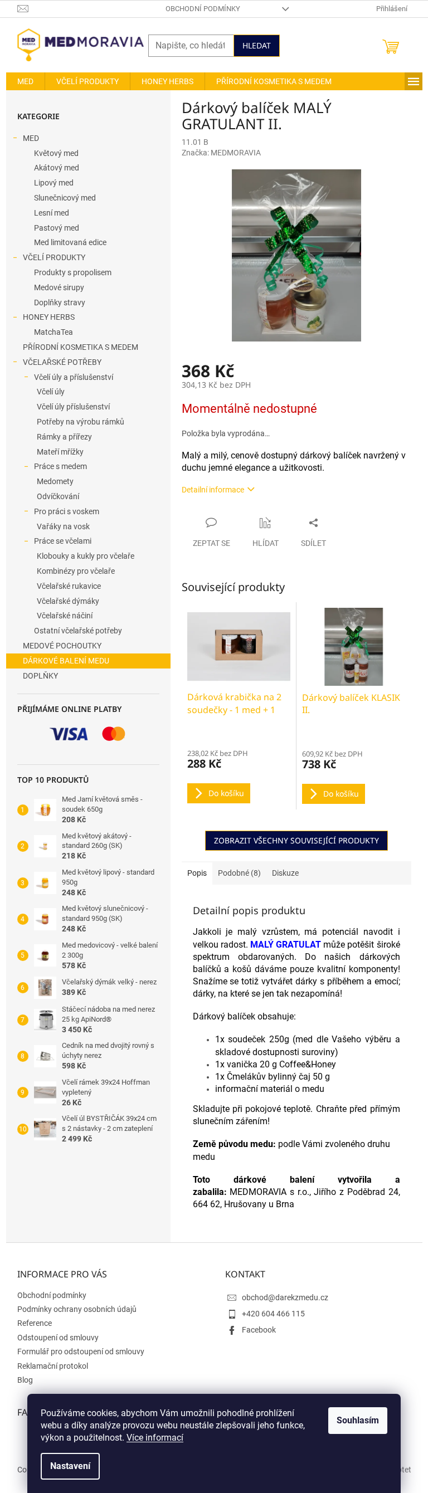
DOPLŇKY (40, 675)
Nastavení (70, 1466)
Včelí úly (51, 391)
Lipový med (54, 182)
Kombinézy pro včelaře (76, 571)
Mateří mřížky (60, 451)
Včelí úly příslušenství (73, 406)
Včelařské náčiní (65, 615)
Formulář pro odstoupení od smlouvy (80, 1351)
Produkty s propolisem (72, 272)
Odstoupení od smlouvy (58, 1337)
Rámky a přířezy (64, 436)
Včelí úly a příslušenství (73, 377)
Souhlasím (358, 1420)
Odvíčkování (58, 496)
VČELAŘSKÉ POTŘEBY (62, 362)
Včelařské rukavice (69, 586)
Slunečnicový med (65, 197)
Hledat (256, 45)
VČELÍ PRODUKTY (54, 257)
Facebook (259, 1329)
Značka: (221, 152)
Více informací (155, 1437)
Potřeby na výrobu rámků (80, 421)
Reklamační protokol (52, 1366)
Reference (34, 1323)
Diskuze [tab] (285, 873)
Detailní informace (213, 489)
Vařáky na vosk (63, 526)
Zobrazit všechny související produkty (296, 840)
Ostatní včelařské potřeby (78, 630)
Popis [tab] (197, 873)
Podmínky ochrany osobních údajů (77, 1309)
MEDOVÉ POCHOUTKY (62, 645)
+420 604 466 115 (273, 1313)
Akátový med (56, 167)
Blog (25, 1379)
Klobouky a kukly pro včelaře (85, 556)
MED (31, 138)
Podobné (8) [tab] (239, 873)
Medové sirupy (59, 287)
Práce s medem (60, 466)
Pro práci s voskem (66, 511)
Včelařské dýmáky (68, 601)
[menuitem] (25, 81)
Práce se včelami (62, 540)
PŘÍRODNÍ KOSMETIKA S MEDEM (80, 347)
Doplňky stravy (59, 302)
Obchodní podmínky (203, 8)
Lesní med (51, 212)
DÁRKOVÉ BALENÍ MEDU (66, 660)
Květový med (56, 153)
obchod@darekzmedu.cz (285, 1297)
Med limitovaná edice (70, 242)
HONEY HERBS (49, 317)
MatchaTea (53, 332)
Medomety (55, 481)
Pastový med (56, 227)
